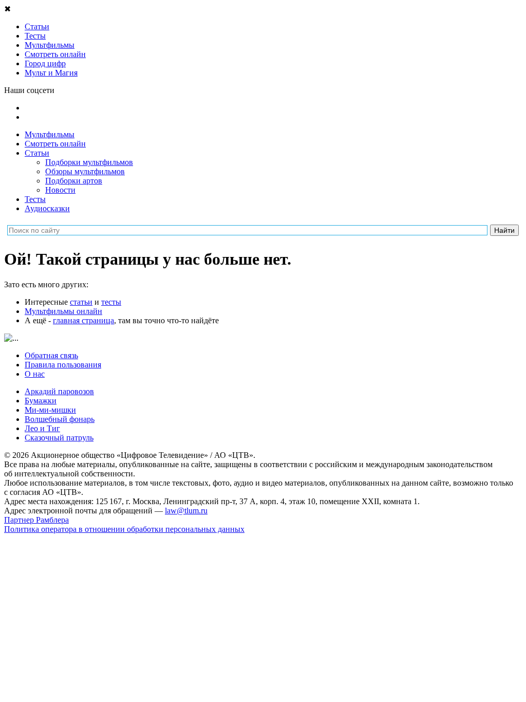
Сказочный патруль (59, 437)
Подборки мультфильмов (89, 162)
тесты (111, 302)
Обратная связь (51, 355)
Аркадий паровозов (59, 391)
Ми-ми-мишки (50, 409)
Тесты (35, 199)
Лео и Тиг (42, 428)
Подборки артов (73, 180)
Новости (60, 190)
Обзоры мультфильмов (85, 171)
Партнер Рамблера (36, 519)
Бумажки (41, 400)
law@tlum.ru (186, 510)
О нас (35, 374)
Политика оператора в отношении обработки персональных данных (124, 529)
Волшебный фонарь (60, 419)
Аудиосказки (47, 208)
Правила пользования (63, 364)
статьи (81, 302)
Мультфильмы (49, 134)
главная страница (83, 320)
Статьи (37, 153)
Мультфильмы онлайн (63, 311)
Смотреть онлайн (55, 143)
